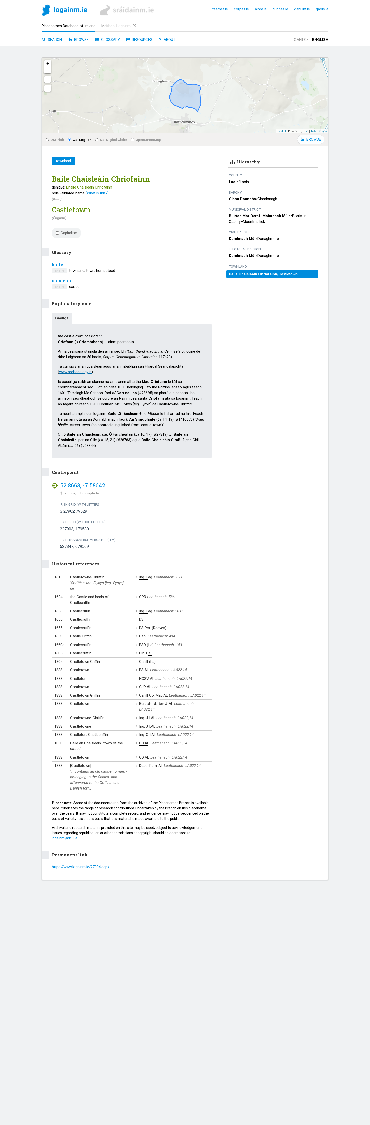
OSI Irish (57, 140)
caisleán (61, 280)
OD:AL (144, 743)
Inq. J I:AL (147, 718)
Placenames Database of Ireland (68, 26)
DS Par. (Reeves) (152, 628)
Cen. (142, 636)
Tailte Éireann (319, 131)
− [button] (47, 70)
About (169, 39)
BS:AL (144, 670)
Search (54, 39)
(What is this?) (97, 193)
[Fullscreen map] (47, 79)
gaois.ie (322, 9)
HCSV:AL (146, 678)
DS (141, 619)
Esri (306, 131)
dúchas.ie (280, 9)
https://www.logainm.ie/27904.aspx (80, 867)
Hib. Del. (145, 653)
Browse (81, 39)
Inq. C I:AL (147, 734)
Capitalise (69, 233)
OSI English (82, 140)
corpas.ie (241, 9)
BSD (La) (146, 645)
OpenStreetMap (148, 140)
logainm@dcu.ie (64, 838)
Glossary (110, 39)
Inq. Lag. (146, 577)
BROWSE (313, 139)
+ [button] (47, 63)
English (320, 39)
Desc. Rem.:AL (151, 765)
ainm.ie (261, 9)
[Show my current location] (47, 88)
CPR (142, 597)
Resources (141, 39)
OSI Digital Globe (113, 140)
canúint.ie (302, 9)
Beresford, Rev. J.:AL (156, 703)
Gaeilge (301, 39)
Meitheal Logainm (116, 26)
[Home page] (64, 11)
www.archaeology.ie (75, 372)
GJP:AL (145, 687)
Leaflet (282, 131)
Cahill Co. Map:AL (153, 695)
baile (57, 264)
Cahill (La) (147, 661)
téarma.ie (220, 9)
